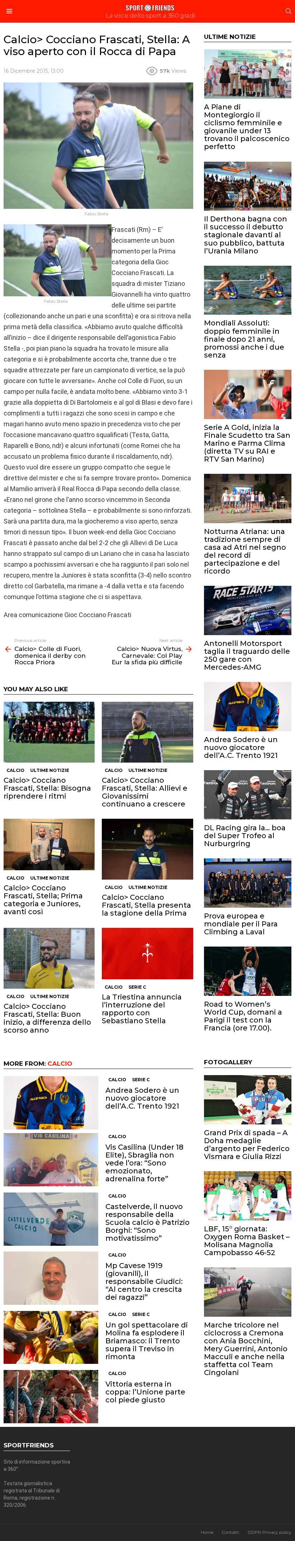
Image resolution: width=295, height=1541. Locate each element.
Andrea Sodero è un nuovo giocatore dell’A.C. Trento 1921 (142, 1098)
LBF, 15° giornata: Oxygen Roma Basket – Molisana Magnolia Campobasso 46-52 (247, 1241)
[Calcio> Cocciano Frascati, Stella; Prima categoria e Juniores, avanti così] (49, 844)
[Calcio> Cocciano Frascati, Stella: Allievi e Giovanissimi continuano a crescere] (147, 732)
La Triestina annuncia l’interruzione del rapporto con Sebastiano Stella (142, 1009)
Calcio (15, 770)
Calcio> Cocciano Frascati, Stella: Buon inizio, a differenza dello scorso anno (47, 1018)
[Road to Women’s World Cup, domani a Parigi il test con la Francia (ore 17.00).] (247, 971)
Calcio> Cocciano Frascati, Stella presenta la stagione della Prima (146, 905)
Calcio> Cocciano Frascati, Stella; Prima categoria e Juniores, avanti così (43, 900)
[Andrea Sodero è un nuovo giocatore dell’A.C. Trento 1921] (51, 1102)
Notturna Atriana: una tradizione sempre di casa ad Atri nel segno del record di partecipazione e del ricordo (245, 551)
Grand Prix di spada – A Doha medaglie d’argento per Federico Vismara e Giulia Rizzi (247, 1144)
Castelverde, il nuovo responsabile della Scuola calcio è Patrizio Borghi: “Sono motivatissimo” (147, 1222)
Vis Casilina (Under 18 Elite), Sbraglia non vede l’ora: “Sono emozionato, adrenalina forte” (144, 1163)
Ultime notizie (49, 770)
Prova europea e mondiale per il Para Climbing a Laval (241, 924)
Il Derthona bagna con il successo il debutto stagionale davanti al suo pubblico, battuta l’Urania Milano (245, 235)
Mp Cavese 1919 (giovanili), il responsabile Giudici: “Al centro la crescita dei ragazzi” (144, 1281)
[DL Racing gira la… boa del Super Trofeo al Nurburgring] (247, 794)
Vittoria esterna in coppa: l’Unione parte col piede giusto (145, 1392)
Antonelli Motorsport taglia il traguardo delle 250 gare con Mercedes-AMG (247, 655)
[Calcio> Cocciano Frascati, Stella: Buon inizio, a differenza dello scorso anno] (49, 958)
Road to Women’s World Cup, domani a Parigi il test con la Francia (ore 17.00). (243, 1016)
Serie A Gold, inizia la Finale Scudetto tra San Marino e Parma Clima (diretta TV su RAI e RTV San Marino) (247, 443)
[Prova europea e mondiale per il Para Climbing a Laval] (247, 883)
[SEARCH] (288, 11)
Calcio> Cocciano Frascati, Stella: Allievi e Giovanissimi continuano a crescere (144, 792)
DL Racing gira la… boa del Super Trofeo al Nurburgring (245, 835)
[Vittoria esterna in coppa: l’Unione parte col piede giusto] (51, 1396)
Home (207, 1532)
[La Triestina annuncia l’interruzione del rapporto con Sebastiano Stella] (147, 953)
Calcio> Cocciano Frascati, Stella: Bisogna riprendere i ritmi (47, 788)
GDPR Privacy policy (269, 1532)
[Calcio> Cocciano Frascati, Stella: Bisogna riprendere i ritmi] (49, 732)
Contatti (230, 1532)
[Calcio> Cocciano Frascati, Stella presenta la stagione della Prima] (147, 849)
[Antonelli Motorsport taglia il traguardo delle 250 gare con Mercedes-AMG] (247, 610)
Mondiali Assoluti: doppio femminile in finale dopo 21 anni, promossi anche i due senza (244, 339)
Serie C (137, 987)
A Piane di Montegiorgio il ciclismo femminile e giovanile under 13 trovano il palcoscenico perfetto (247, 127)
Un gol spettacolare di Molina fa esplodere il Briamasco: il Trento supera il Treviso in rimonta (146, 1341)
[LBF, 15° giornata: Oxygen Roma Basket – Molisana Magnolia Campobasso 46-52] (247, 1196)
